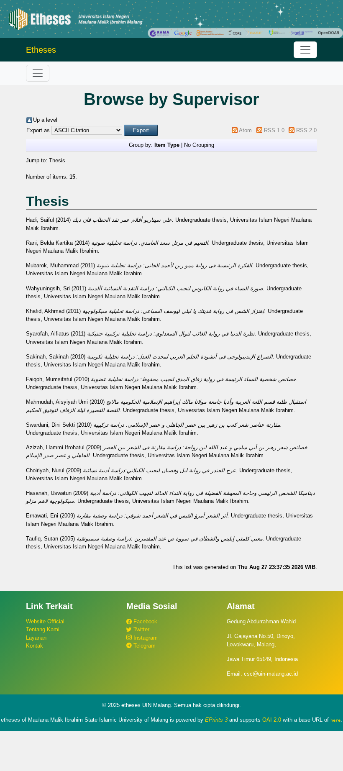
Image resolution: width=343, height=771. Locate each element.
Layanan (36, 638)
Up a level (45, 120)
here (335, 719)
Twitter (140, 629)
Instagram (145, 638)
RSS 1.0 (274, 130)
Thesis (57, 160)
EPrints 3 (216, 720)
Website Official (45, 621)
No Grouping (199, 145)
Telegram (144, 646)
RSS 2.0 (306, 130)
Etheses (41, 49)
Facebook (144, 621)
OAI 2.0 (271, 720)
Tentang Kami (42, 629)
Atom (245, 130)
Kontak (34, 646)
